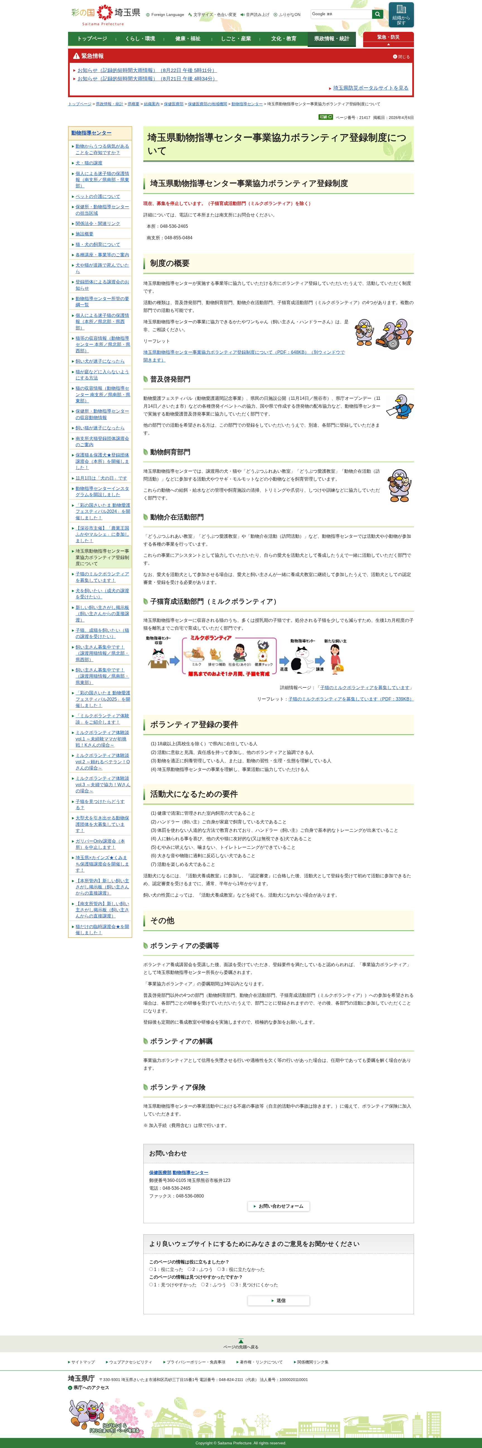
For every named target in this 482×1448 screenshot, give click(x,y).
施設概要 (84, 233)
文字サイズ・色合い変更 (215, 14)
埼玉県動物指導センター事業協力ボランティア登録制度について (102, 557)
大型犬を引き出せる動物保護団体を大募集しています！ (102, 824)
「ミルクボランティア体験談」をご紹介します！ (102, 718)
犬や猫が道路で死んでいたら (102, 268)
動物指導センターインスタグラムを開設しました (102, 491)
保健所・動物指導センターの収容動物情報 (102, 414)
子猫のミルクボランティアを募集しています (364, 687)
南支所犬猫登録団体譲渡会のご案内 (102, 441)
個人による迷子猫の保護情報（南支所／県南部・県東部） (102, 179)
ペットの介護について (98, 196)
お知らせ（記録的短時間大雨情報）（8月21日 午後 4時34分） (148, 79)
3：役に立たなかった (243, 1269)
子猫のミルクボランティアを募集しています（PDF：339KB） (351, 699)
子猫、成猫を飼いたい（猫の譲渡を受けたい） (102, 633)
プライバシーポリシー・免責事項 (196, 1362)
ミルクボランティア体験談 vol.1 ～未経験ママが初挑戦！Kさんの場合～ (102, 738)
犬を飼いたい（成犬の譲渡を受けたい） (102, 593)
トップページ (79, 104)
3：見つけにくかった (256, 1284)
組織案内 (152, 104)
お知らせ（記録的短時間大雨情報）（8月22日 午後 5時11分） (147, 70)
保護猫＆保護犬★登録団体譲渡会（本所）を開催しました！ (102, 461)
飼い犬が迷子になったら (100, 361)
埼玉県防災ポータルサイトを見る (371, 88)
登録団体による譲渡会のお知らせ (102, 284)
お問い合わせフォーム (281, 1206)
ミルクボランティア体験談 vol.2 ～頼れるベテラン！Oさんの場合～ (103, 761)
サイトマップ (83, 1362)
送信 (281, 1300)
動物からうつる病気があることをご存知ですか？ (102, 149)
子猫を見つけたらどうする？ (100, 804)
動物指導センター (247, 104)
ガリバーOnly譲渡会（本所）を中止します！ (100, 844)
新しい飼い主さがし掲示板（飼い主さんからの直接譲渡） (102, 613)
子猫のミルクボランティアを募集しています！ (102, 577)
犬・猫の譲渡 (89, 163)
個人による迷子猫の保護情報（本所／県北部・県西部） (102, 321)
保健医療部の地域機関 (207, 104)
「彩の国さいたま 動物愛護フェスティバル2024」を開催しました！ (103, 511)
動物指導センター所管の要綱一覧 (102, 301)
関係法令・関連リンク (98, 223)
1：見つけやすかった (175, 1284)
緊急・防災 (388, 37)
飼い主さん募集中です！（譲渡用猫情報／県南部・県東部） (102, 676)
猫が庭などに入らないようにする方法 (102, 374)
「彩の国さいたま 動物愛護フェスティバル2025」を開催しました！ (103, 699)
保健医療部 (174, 104)
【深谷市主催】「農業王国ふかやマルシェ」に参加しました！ (102, 534)
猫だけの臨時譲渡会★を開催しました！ (102, 929)
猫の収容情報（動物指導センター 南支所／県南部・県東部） (103, 394)
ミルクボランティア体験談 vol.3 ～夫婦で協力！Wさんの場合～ (103, 784)
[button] (388, 44)
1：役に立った (168, 1269)
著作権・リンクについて (261, 1362)
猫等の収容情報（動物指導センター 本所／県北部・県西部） (103, 344)
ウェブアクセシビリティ (130, 1362)
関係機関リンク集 (313, 1362)
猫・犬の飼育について (98, 244)
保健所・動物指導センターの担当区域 (102, 209)
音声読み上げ (257, 14)
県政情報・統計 (109, 104)
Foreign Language (167, 14)
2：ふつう (202, 1269)
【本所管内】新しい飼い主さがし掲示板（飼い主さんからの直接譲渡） (102, 887)
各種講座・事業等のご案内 (102, 254)
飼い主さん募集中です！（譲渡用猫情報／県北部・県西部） (102, 653)
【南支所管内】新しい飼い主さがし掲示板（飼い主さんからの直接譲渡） (102, 910)
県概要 (133, 104)
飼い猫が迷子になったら (100, 428)
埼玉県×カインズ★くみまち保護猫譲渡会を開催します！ (102, 864)
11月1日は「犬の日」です (101, 478)
